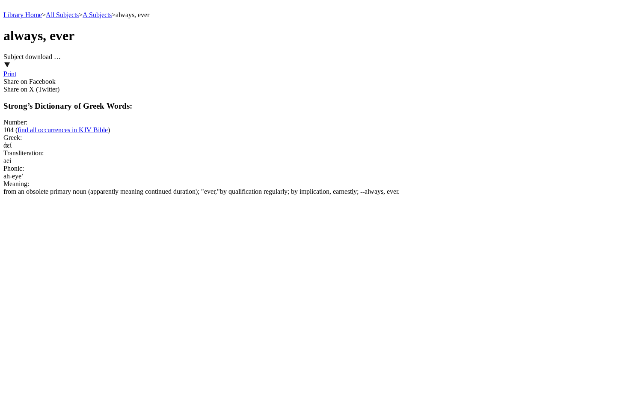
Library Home (22, 14)
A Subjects (97, 14)
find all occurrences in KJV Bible (63, 129)
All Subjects (62, 14)
